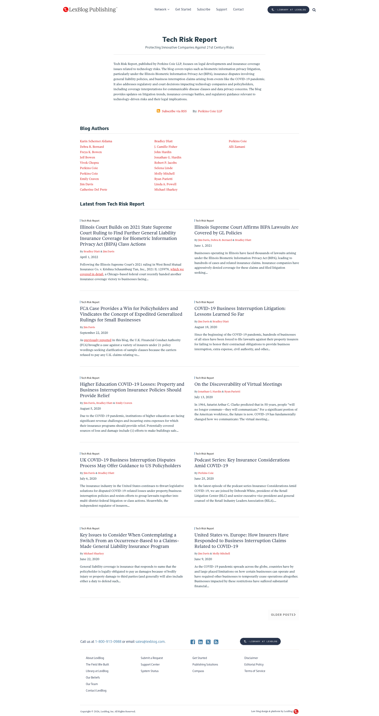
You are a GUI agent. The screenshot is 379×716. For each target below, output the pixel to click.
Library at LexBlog (97, 671)
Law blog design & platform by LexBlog (272, 711)
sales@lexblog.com (150, 642)
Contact (238, 9)
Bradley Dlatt (163, 141)
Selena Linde (163, 168)
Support (221, 9)
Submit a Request (152, 658)
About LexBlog (95, 658)
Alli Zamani (237, 147)
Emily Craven (89, 179)
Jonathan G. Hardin (167, 157)
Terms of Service (254, 671)
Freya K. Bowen (91, 152)
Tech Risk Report (90, 220)
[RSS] (216, 642)
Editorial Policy (254, 664)
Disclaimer (251, 658)
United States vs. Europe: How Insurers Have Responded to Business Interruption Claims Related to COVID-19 (241, 540)
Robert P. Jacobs (165, 163)
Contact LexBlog (96, 691)
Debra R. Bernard (92, 147)
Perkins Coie (89, 168)
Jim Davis (86, 184)
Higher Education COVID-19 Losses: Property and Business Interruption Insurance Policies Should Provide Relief (132, 389)
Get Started (183, 9)
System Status (150, 671)
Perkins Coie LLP (210, 111)
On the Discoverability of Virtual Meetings (238, 384)
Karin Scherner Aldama (96, 141)
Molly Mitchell (164, 173)
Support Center (150, 664)
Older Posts (282, 615)
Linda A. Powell (165, 184)
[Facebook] (192, 642)
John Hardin (163, 152)
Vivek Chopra (89, 163)
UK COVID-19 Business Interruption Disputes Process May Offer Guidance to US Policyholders (130, 462)
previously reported (97, 340)
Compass (198, 671)
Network (160, 9)
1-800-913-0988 (108, 642)
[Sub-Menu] (167, 9)
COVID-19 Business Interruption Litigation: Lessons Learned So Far (240, 311)
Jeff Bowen (87, 157)
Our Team (92, 684)
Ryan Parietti (163, 179)
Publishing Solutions (205, 664)
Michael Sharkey (165, 189)
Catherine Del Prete (93, 189)
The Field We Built (97, 664)
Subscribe (203, 9)
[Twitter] (208, 642)
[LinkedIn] (200, 642)
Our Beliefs (93, 677)
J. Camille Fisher (165, 147)
